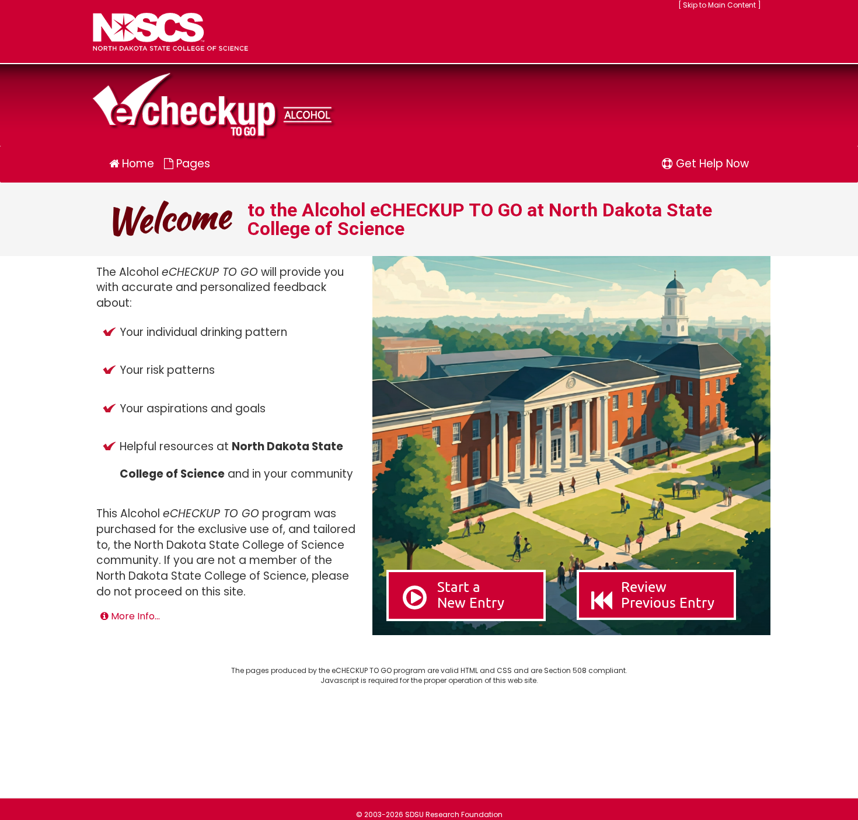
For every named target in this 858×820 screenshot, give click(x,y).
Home (136, 163)
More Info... (134, 616)
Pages (191, 163)
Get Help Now (711, 163)
